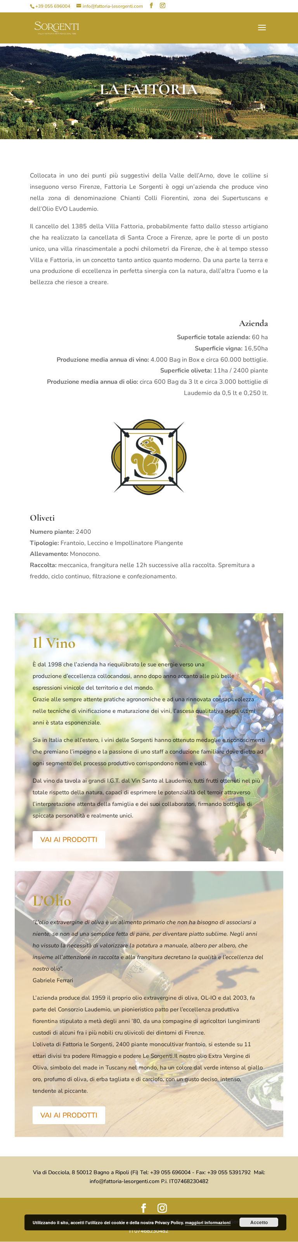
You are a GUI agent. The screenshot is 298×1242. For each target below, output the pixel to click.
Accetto (259, 1222)
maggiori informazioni (207, 1222)
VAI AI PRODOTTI (68, 839)
